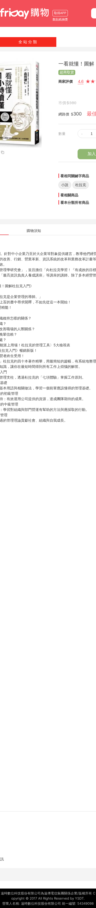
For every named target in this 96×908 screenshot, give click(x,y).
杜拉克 (80, 185)
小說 (64, 185)
